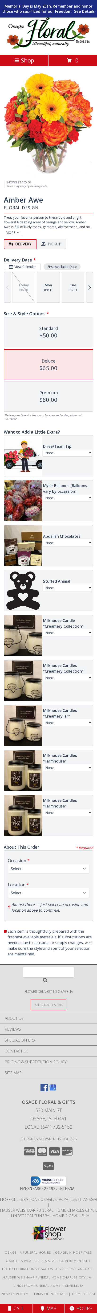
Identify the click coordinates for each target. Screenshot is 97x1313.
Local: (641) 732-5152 (48, 1127)
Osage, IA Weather (23, 1261)
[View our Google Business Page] (53, 1089)
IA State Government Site (67, 1261)
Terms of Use (84, 1294)
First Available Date (62, 266)
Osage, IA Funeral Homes (28, 1252)
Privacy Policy (14, 1294)
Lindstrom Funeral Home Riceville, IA (50, 1215)
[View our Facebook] (44, 1089)
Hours (83, 1308)
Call (17, 1308)
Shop (27, 60)
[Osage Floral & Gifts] (48, 47)
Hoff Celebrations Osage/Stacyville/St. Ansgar (47, 1269)
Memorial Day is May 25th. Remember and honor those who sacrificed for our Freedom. (48, 9)
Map (50, 1308)
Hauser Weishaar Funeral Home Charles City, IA (47, 1277)
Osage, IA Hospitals (73, 1252)
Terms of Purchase (50, 1294)
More (10, 232)
